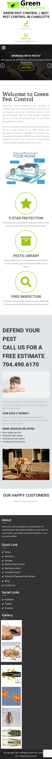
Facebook (9, 599)
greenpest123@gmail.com (26, 41)
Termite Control (12, 572)
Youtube (9, 608)
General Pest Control (15, 564)
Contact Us (10, 585)
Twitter (8, 603)
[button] (2, 65)
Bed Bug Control (13, 568)
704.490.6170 (26, 29)
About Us (9, 556)
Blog (7, 581)
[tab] (3, 48)
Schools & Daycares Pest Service (20, 576)
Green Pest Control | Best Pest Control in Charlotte (26, 15)
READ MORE (26, 67)
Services (8, 560)
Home (7, 552)
